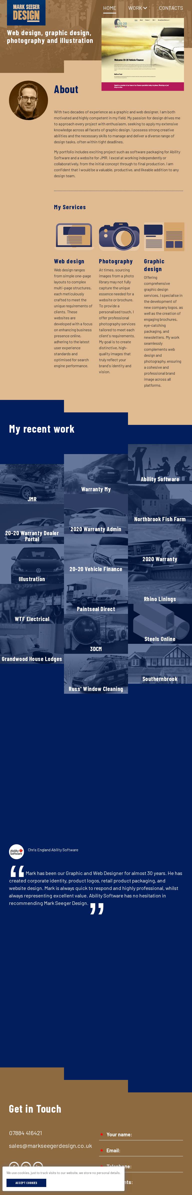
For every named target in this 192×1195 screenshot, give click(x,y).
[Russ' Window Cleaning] (96, 673)
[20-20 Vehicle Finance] (96, 553)
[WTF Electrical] (32, 603)
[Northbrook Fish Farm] (160, 503)
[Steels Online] (160, 623)
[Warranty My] (96, 473)
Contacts (171, 8)
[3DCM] (96, 633)
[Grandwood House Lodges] (32, 643)
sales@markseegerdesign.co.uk (50, 1145)
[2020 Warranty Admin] (96, 513)
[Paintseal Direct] (96, 593)
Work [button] (135, 8)
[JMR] (32, 483)
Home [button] (109, 8)
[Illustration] (32, 563)
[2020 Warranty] (160, 543)
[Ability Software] (160, 463)
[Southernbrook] (160, 663)
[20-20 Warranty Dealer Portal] (32, 523)
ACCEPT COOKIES (26, 1183)
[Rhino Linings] (160, 583)
